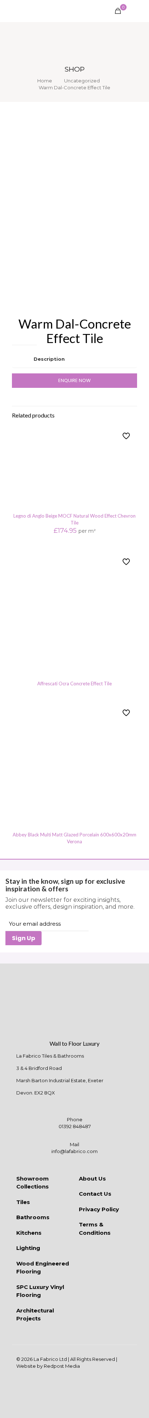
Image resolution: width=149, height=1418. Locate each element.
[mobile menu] (139, 11)
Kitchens (29, 1232)
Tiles (23, 1202)
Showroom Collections (32, 1182)
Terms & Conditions (95, 1228)
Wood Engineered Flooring (42, 1267)
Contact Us (95, 1193)
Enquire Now (74, 380)
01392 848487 (75, 1126)
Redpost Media (62, 1366)
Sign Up (23, 938)
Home (44, 80)
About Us (92, 1178)
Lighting (28, 1248)
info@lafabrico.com (74, 1151)
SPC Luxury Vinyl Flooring (40, 1291)
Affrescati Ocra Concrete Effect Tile (74, 683)
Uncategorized (82, 80)
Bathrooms (33, 1217)
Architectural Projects (35, 1314)
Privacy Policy (99, 1209)
